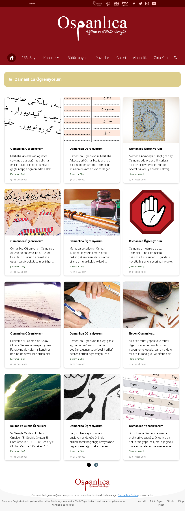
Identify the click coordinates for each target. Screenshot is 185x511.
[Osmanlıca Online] (107, 3)
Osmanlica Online (128, 495)
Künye (32, 3)
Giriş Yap (161, 58)
